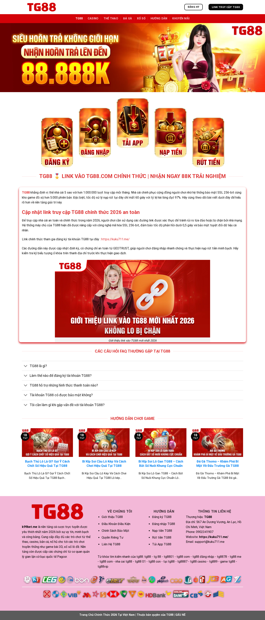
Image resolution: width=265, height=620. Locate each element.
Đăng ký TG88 (161, 517)
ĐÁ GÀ (127, 18)
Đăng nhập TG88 (163, 524)
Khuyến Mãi (181, 18)
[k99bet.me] (41, 7)
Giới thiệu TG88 (112, 517)
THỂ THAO (111, 18)
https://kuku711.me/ (115, 239)
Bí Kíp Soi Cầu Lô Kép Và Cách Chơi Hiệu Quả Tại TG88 (104, 464)
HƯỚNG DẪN (159, 18)
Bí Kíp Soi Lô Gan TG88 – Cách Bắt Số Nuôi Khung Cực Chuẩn (161, 464)
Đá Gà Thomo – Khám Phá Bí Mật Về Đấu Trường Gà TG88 (217, 464)
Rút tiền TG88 (161, 537)
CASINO (93, 18)
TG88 (79, 18)
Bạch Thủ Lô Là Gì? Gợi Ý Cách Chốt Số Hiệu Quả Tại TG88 (47, 464)
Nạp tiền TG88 (162, 531)
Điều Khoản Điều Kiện (116, 524)
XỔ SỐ (141, 18)
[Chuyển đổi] (25, 366)
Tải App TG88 (161, 544)
